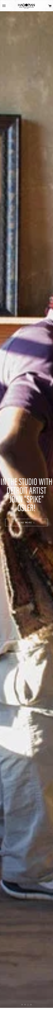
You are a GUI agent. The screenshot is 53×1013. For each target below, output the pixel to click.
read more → (26, 522)
